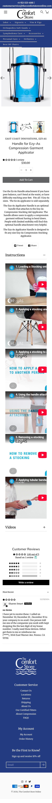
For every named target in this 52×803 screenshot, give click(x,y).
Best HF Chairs (11, 44)
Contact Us (26, 690)
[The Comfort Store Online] (26, 14)
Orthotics (29, 39)
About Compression (26, 714)
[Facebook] (26, 782)
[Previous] (2, 78)
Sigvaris (19, 22)
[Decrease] (21, 170)
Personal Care (10, 39)
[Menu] (6, 12)
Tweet (20, 245)
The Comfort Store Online (30, 792)
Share (34, 245)
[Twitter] (30, 782)
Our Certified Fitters (26, 710)
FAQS (26, 717)
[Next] (49, 78)
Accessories (35, 33)
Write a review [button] (26, 582)
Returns (26, 698)
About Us (26, 706)
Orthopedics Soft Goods (15, 28)
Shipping (26, 702)
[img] (9, 599)
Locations (26, 694)
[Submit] (43, 765)
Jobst (6, 22)
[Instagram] (22, 782)
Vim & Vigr (36, 22)
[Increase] (31, 170)
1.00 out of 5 (33, 554)
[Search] (42, 12)
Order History (26, 739)
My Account (26, 734)
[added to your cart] (47, 12)
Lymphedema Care (13, 33)
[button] (9, 159)
